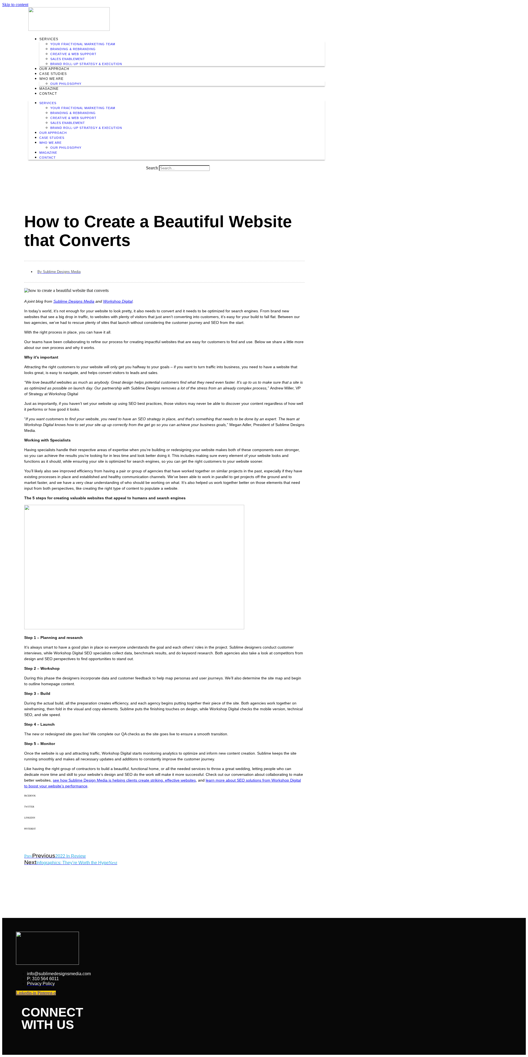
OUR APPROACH (54, 69)
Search (152, 168)
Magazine (49, 89)
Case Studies (53, 74)
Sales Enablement (67, 59)
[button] (164, 800)
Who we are (51, 79)
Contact (48, 94)
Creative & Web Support (73, 54)
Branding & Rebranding (73, 49)
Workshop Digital (118, 301)
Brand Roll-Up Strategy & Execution (86, 64)
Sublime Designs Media (73, 301)
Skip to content (15, 4)
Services (48, 39)
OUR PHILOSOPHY (65, 83)
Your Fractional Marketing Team (82, 44)
